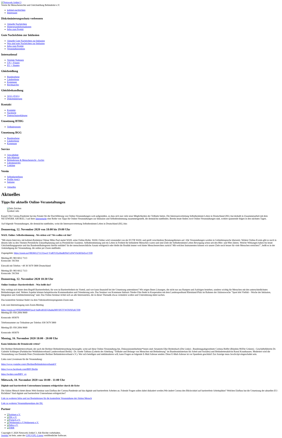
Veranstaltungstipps (16, 48)
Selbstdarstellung (15, 176)
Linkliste (11, 165)
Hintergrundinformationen (19, 26)
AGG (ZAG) (13, 96)
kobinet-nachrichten (16, 10)
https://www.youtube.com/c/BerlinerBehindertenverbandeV (28, 364)
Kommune (12, 82)
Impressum (12, 12)
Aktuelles (11, 187)
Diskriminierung (14, 98)
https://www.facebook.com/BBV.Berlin (19, 369)
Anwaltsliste (13, 155)
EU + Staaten (13, 65)
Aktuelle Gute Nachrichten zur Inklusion (26, 41)
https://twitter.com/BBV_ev (14, 374)
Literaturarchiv (14, 163)
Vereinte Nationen (15, 60)
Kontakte (11, 110)
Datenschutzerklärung (17, 115)
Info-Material (13, 157)
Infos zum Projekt (15, 29)
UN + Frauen (13, 62)
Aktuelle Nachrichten (17, 24)
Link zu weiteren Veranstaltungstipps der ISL (22, 403)
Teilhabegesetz (14, 127)
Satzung (11, 182)
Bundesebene (13, 77)
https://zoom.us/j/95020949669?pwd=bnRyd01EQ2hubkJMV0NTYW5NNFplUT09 (40, 310)
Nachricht (11, 113)
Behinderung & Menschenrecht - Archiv (25, 160)
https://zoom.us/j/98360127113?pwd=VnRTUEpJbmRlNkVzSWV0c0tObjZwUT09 (53, 253)
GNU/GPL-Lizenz (34, 435)
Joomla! (5, 435)
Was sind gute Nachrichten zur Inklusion (26, 43)
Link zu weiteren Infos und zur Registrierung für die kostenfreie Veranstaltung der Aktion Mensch (46, 398)
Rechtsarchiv (13, 84)
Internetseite (41, 218)
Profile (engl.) (13, 179)
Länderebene (13, 79)
